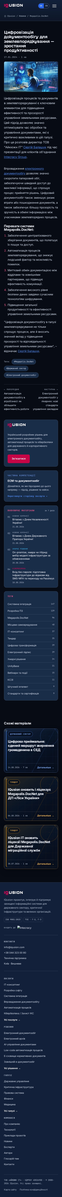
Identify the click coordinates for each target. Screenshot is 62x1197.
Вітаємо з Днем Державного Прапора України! (29, 537)
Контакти (9, 1164)
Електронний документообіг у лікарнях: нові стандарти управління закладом (45, 399)
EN (46, 5)
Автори (8, 1152)
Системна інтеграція (15, 996)
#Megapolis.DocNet (24, 361)
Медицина (10, 1104)
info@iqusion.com (14, 947)
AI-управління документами (20, 1044)
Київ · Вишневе (12, 963)
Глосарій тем (11, 1158)
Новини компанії (20, 516)
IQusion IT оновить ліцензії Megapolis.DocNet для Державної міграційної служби (29, 844)
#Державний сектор (16, 368)
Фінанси (8, 1098)
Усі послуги (12, 1019)
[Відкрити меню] (54, 6)
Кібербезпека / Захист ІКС (19, 1013)
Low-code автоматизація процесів (23, 1050)
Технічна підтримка (15, 958)
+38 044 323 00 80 (15, 952)
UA (41, 5)
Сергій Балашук (34, 147)
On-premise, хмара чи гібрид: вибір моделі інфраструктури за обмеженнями (31, 555)
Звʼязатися (19, 458)
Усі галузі (11, 1110)
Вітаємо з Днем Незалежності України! (30, 521)
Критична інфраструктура (19, 1087)
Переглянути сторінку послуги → (27, 496)
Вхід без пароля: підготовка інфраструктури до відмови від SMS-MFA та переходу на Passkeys (33, 575)
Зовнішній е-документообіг (19, 1061)
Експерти (9, 1147)
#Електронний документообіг (21, 375)
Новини (22, 16)
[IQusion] (13, 6)
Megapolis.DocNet (39, 16)
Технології (9, 1129)
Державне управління (16, 1081)
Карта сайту (10, 1189)
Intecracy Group (15, 157)
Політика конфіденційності (34, 1189)
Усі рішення (12, 1068)
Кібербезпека (18, 568)
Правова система (14, 1092)
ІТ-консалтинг (12, 984)
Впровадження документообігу (21, 1001)
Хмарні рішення (20, 549)
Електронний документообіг (20, 1033)
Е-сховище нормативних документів (24, 1056)
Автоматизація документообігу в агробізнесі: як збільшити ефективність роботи (16, 399)
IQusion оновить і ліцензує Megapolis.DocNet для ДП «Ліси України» (29, 794)
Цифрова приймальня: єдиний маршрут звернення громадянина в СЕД (31, 745)
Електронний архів (14, 1038)
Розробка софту (13, 990)
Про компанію (12, 1123)
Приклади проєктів (15, 1135)
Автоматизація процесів (17, 1007)
